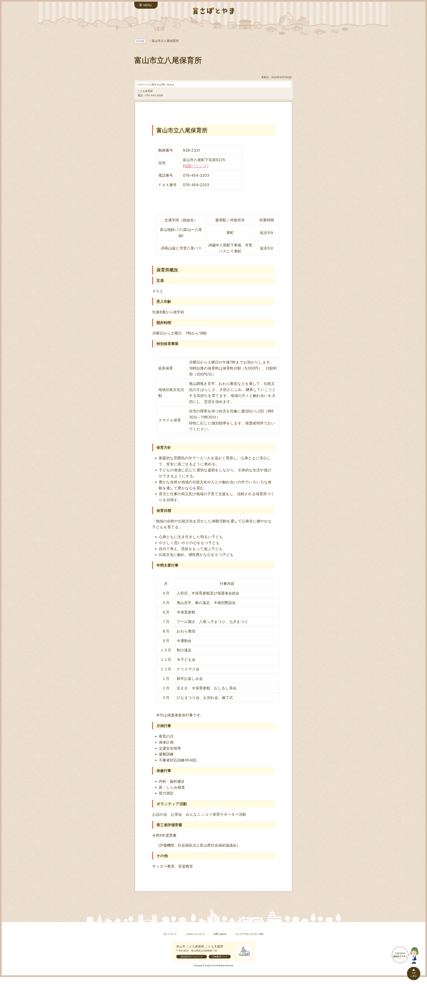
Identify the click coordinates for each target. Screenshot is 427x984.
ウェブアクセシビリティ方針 (249, 934)
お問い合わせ (220, 934)
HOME (140, 41)
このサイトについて (195, 934)
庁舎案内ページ (219, 956)
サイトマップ (169, 934)
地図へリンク (195, 165)
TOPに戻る (414, 974)
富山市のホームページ (191, 956)
